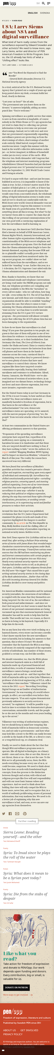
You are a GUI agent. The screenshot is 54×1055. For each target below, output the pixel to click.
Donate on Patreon (16, 987)
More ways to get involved (15, 994)
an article (21, 523)
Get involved (29, 1030)
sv (38, 3)
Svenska (45, 13)
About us (9, 1030)
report (5, 452)
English (33, 13)
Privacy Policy (12, 1034)
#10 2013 (5, 21)
